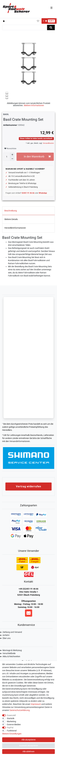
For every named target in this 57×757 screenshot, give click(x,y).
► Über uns (5, 638)
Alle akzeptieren (28, 739)
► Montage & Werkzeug (11, 650)
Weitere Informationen (34, 105)
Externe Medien (14, 724)
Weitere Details (11, 219)
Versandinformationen (19, 441)
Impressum (36, 704)
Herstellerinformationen (15, 228)
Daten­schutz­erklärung (20, 710)
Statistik (10, 718)
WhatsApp (43, 193)
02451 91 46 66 (28, 193)
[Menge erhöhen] (12, 155)
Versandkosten (48, 143)
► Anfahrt (5, 635)
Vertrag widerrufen (28, 486)
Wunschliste (11, 149)
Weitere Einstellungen (11, 734)
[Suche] (51, 27)
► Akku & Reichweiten (10, 656)
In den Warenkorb (34, 156)
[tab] (28, 210)
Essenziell (11, 715)
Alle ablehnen (28, 751)
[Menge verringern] (12, 159)
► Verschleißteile (7, 653)
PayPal (10, 727)
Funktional (12, 730)
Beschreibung (10, 210)
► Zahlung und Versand (11, 632)
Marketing (11, 721)
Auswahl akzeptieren (28, 745)
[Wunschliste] (37, 21)
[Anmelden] (4, 21)
